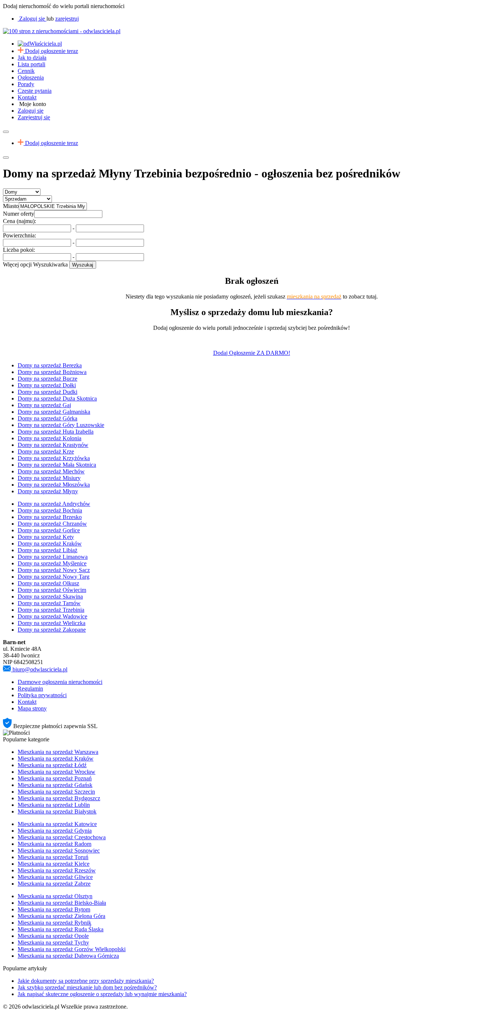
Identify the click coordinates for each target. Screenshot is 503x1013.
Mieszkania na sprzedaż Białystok (57, 811)
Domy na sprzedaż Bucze (47, 378)
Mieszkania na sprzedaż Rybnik (54, 923)
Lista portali (31, 64)
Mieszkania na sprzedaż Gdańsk (55, 785)
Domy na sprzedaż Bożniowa (52, 372)
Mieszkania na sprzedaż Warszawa (58, 752)
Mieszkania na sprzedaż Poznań (55, 778)
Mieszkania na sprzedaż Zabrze (54, 883)
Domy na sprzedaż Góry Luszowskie (61, 425)
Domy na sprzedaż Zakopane (52, 629)
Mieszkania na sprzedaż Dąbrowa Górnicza (68, 956)
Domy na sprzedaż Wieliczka (51, 623)
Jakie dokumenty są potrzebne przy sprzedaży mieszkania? (86, 981)
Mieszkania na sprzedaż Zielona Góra (61, 916)
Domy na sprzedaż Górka (47, 418)
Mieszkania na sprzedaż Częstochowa (62, 837)
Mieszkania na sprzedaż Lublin (54, 805)
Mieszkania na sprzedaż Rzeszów (57, 870)
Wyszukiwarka (50, 264)
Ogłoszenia (31, 77)
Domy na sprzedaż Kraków (50, 543)
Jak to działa (32, 57)
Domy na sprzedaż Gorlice (49, 530)
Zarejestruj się (34, 117)
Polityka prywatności (42, 695)
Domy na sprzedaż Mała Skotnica (57, 465)
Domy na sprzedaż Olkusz (48, 583)
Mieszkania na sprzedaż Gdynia (55, 830)
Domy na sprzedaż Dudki (47, 392)
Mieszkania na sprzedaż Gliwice (55, 877)
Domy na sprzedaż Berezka (50, 365)
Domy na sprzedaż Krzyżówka (54, 458)
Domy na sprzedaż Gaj (44, 405)
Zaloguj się (30, 110)
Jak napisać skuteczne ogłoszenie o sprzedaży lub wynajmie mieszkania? (102, 994)
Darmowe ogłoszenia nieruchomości (60, 682)
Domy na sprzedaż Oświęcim (52, 590)
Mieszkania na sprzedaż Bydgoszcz (59, 798)
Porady (26, 84)
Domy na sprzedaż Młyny (48, 491)
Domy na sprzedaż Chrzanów (52, 523)
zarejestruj (67, 18)
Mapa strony (32, 708)
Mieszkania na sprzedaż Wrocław (56, 772)
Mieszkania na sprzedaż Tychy (53, 942)
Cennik (26, 71)
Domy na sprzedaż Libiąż (47, 550)
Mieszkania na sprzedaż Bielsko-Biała (62, 903)
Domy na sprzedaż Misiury (49, 478)
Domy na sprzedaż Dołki (47, 385)
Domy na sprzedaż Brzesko (50, 517)
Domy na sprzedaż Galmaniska (54, 412)
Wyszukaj (82, 265)
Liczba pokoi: (19, 250)
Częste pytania (35, 91)
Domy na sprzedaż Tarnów (49, 603)
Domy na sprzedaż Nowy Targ (53, 576)
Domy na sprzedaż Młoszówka (54, 484)
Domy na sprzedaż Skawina (50, 596)
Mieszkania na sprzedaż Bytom (54, 909)
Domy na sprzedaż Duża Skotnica (57, 398)
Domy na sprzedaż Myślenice (52, 563)
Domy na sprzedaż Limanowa (53, 557)
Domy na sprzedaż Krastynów (53, 445)
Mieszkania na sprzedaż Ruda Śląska (60, 929)
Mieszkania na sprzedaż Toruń (53, 857)
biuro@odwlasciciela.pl (40, 669)
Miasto (11, 206)
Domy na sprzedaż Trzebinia (51, 610)
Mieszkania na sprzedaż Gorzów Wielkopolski (72, 949)
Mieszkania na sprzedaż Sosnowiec (59, 850)
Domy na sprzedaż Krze (46, 451)
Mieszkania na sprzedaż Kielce (53, 864)
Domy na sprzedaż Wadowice (52, 616)
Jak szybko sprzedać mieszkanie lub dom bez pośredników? (87, 987)
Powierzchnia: (19, 235)
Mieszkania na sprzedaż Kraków (56, 758)
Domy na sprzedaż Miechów (51, 471)
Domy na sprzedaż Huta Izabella (56, 431)
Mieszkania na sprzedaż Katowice (57, 824)
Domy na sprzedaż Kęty (46, 537)
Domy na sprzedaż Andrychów (54, 504)
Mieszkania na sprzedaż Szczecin (56, 791)
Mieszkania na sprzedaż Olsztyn (55, 896)
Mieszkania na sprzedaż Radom (54, 844)
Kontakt (27, 97)
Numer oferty (18, 214)
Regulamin (30, 688)
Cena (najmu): (19, 221)
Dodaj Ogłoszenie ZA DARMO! (251, 353)
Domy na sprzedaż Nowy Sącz (54, 570)
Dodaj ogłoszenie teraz (51, 51)
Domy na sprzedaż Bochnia (50, 510)
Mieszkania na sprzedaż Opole (53, 936)
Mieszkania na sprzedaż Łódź (52, 765)
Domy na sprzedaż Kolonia (49, 438)
